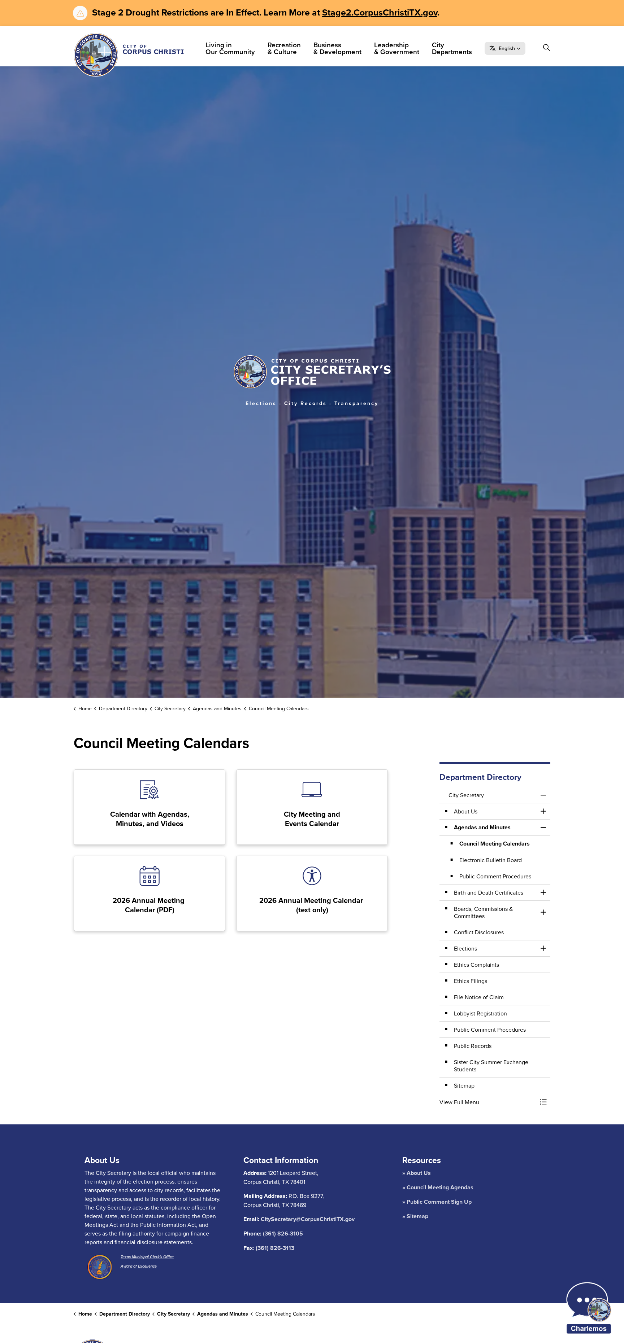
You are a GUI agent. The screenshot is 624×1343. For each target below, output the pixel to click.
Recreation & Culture (284, 48)
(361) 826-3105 (283, 1233)
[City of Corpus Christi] (129, 54)
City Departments (452, 48)
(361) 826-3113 (275, 1248)
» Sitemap (415, 1216)
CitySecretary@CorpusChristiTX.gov (308, 1219)
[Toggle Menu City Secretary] (543, 795)
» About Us (416, 1173)
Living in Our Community (230, 48)
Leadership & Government (396, 48)
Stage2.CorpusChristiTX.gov (379, 12)
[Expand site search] (546, 47)
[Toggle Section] (543, 811)
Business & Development (337, 48)
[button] (505, 48)
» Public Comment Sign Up (437, 1202)
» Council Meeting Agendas (437, 1187)
